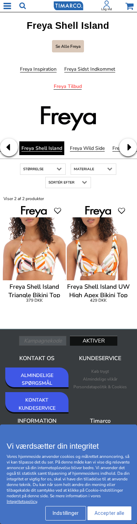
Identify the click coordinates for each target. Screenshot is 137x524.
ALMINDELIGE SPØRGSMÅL (37, 379)
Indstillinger (66, 513)
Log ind (106, 9)
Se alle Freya (68, 46)
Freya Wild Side (87, 148)
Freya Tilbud (68, 86)
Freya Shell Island (41, 148)
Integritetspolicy (22, 501)
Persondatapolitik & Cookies (100, 387)
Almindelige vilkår (100, 379)
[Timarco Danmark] (68, 5)
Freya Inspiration (38, 69)
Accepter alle (109, 513)
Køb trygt (100, 371)
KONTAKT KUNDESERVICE (37, 404)
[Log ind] (106, 6)
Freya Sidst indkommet (89, 69)
